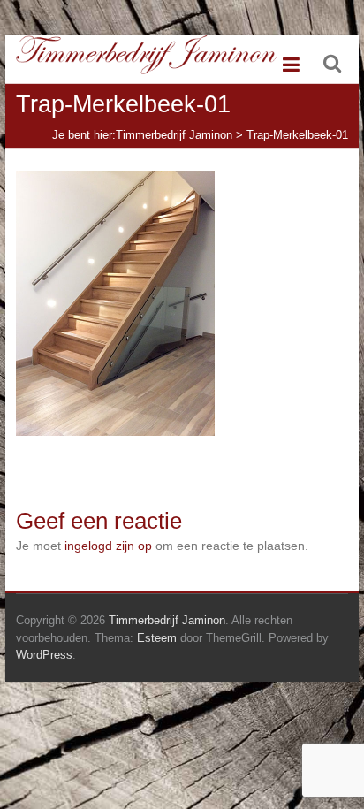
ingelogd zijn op (108, 545)
